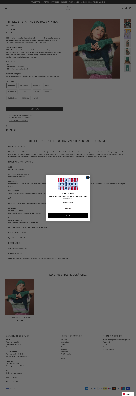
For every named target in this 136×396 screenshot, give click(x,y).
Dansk (128, 394)
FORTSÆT (68, 215)
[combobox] (128, 394)
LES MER (68, 208)
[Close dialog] (88, 177)
